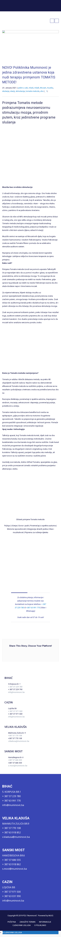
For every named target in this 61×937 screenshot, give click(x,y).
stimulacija (20, 91)
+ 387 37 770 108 (11, 828)
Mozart (43, 88)
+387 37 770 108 (15, 735)
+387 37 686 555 (15, 760)
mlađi (36, 88)
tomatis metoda (32, 91)
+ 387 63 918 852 (11, 832)
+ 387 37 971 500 (15, 711)
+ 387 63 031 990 (11, 896)
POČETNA (12, 922)
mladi (31, 88)
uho (42, 91)
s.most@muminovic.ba (17, 766)
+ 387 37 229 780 (15, 687)
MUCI (51, 915)
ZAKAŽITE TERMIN (27, 922)
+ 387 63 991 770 (11, 800)
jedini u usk (23, 88)
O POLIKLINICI (40, 925)
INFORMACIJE (45, 922)
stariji (12, 91)
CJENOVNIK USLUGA (22, 925)
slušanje (5, 91)
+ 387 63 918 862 (11, 864)
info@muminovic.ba (16, 692)
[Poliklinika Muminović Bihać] (13, 5)
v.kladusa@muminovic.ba (18, 741)
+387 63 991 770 (33, 607)
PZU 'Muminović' (30, 915)
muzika (50, 88)
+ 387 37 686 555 (11, 859)
